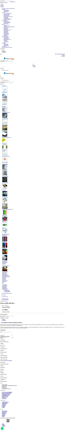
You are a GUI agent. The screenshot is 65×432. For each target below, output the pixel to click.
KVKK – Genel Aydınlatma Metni (7, 392)
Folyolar (3, 24)
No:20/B (9, 385)
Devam (2, 338)
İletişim (3, 416)
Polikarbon (3, 9)
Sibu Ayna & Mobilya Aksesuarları (7, 47)
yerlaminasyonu (5, 360)
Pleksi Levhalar (6, 23)
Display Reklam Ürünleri (7, 39)
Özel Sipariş (4, 46)
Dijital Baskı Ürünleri (5, 36)
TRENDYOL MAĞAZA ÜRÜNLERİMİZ (8, 8)
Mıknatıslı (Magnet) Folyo (5, 234)
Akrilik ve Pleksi (4, 20)
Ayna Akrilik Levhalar (5, 176)
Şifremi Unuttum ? (12, 1)
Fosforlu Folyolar (6, 27)
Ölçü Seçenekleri (2, 316)
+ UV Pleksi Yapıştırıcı (7, 291)
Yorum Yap (6, 305)
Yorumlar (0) (4, 320)
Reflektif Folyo (6, 32)
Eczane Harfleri (6, 44)
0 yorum (2, 305)
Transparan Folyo (6, 34)
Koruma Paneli (4, 287)
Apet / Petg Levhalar (5, 118)
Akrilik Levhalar (6, 21)
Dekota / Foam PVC (7, 14)
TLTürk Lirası (4, 51)
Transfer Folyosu (6, 33)
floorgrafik (10, 360)
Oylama (1, 337)
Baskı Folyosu (6, 37)
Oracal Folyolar (6, 30)
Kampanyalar (4, 412)
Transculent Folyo (4, 254)
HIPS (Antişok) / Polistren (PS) (8, 16)
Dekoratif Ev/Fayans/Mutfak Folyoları (9, 26)
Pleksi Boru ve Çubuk (7, 22)
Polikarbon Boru (6, 11)
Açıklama (3, 319)
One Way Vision (6, 41)
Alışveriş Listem (4, 411)
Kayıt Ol (2, 4)
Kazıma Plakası (6, 17)
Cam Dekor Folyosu (7, 25)
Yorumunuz (2, 335)
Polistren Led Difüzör (7, 19)
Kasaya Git (2, 6)
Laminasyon (4, 279)
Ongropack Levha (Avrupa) (8, 18)
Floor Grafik (5, 40)
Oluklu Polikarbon (4, 98)
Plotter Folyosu (6, 31)
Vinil (4, 42)
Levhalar (3, 12)
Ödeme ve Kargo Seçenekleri (6, 393)
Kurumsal (3, 397)
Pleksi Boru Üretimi (5, 296)
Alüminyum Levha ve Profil (8, 13)
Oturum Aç (2, 5)
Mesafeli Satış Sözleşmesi (6, 394)
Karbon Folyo (6, 28)
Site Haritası (4, 413)
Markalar (3, 415)
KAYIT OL (6, 2)
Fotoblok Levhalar (6, 15)
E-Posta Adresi (2, 0)
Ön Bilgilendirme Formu (6, 395)
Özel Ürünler (4, 43)
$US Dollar (3, 52)
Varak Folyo (5, 35)
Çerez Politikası (4, 398)
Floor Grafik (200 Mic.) (5, 299)
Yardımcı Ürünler (6, 45)
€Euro (3, 50)
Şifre (1, 1)
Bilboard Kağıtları (6, 38)
